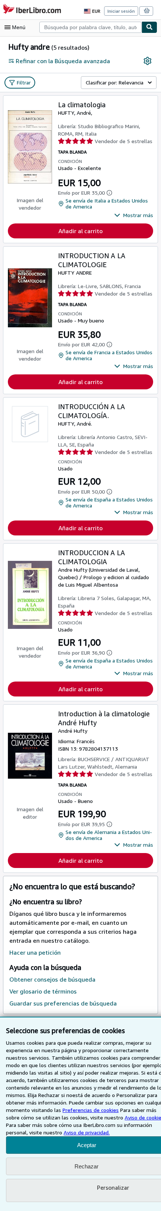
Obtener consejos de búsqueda (52, 979)
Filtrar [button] (24, 82)
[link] (147, 61)
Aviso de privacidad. (87, 1132)
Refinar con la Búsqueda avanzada (63, 61)
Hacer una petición (35, 952)
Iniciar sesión (121, 11)
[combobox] (90, 27)
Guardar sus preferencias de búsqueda (63, 1003)
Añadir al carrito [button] (80, 231)
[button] (133, 215)
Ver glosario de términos (43, 991)
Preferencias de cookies (91, 1110)
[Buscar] (149, 27)
